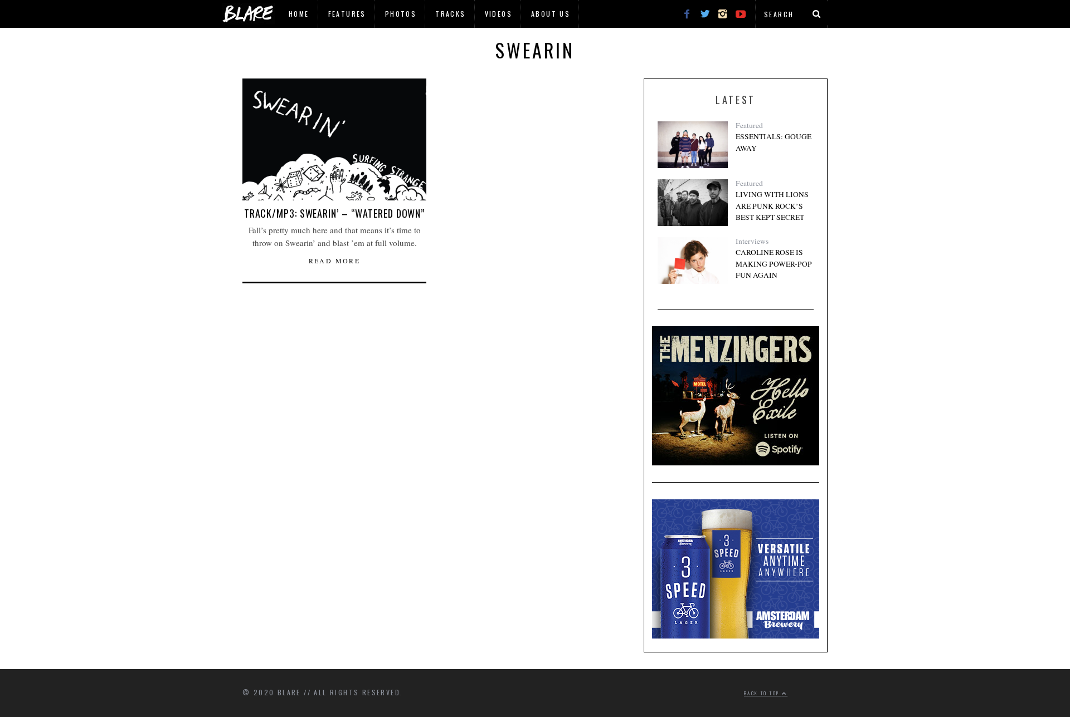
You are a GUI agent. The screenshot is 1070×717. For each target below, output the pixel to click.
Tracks (450, 13)
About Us (550, 13)
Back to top (763, 693)
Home (299, 13)
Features (347, 13)
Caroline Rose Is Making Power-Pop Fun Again (774, 263)
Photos (400, 13)
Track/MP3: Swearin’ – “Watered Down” (334, 213)
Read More (335, 260)
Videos (498, 13)
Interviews (752, 241)
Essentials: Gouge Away (773, 142)
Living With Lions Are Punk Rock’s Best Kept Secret (772, 205)
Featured (749, 125)
